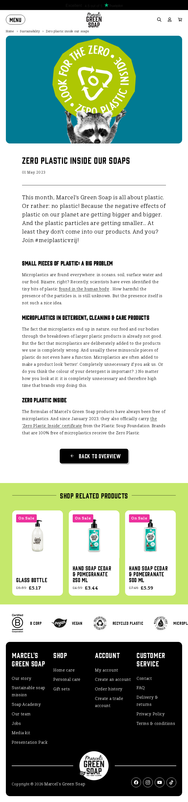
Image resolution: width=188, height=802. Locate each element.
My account (106, 670)
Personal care (67, 679)
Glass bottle (31, 580)
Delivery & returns (147, 701)
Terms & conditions (156, 723)
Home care (64, 670)
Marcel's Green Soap (64, 784)
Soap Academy (26, 704)
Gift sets (61, 689)
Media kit (21, 733)
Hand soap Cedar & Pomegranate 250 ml (92, 574)
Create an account (113, 679)
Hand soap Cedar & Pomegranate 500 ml (148, 574)
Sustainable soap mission (28, 691)
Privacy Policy (151, 714)
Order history (109, 689)
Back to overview (100, 455)
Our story (21, 678)
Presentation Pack (30, 742)
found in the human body (84, 289)
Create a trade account (109, 702)
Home (10, 31)
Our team (21, 714)
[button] (15, 19)
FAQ (141, 687)
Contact (144, 678)
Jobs (16, 723)
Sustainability (30, 31)
